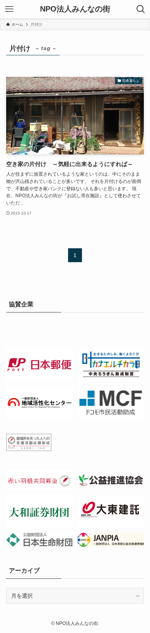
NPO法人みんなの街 (75, 9)
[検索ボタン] (141, 9)
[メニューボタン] (9, 9)
